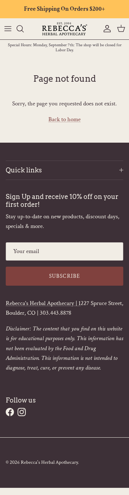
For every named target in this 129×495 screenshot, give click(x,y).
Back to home (64, 119)
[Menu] (8, 29)
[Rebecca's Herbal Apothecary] (64, 29)
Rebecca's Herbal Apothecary (49, 462)
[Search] (24, 29)
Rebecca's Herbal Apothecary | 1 (43, 303)
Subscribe (64, 276)
